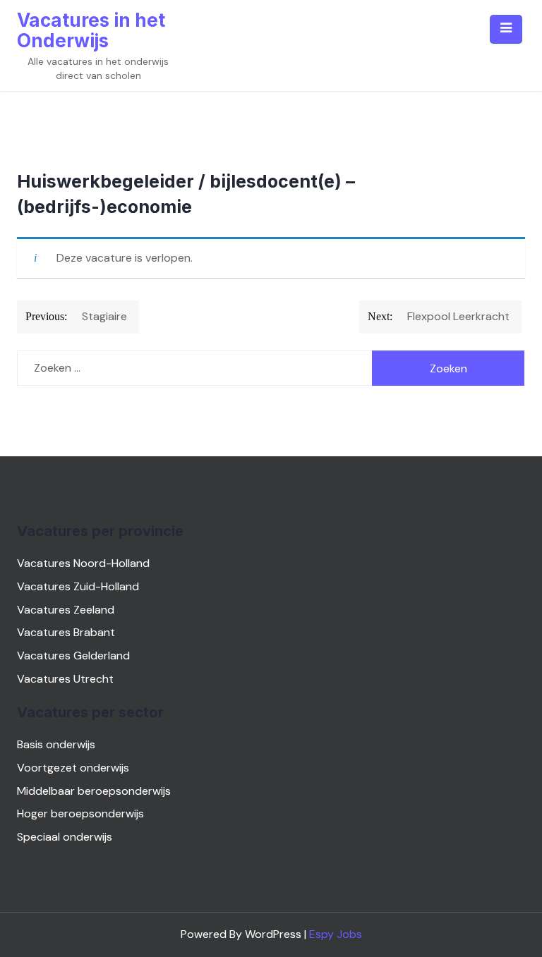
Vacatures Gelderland (73, 655)
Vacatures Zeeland (65, 609)
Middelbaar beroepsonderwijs (94, 791)
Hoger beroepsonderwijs (80, 813)
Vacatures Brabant (66, 632)
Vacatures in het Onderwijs (91, 30)
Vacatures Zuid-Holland (78, 586)
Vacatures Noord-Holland (83, 563)
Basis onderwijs (56, 744)
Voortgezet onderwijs (73, 767)
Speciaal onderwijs (64, 836)
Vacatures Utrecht (65, 678)
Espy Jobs (335, 934)
